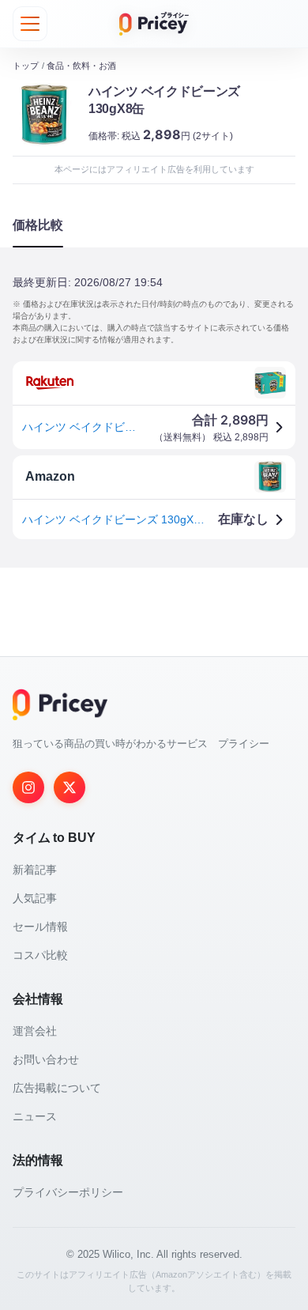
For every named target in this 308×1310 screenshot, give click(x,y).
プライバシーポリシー (68, 1192)
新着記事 (35, 869)
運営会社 (35, 1031)
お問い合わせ (46, 1059)
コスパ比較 (40, 955)
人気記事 (35, 898)
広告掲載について (57, 1088)
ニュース (35, 1116)
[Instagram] (28, 787)
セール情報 (40, 926)
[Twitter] (69, 787)
